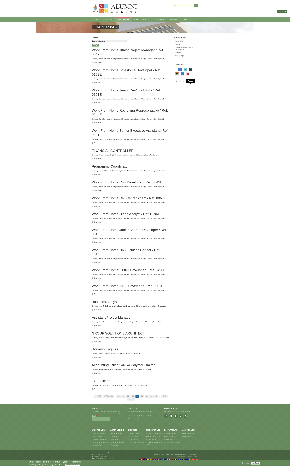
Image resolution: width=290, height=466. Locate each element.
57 (128, 396)
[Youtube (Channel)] (188, 75)
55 (118, 396)
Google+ (176, 416)
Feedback (189, 456)
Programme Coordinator (110, 166)
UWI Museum (187, 436)
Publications (179, 59)
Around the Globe (116, 433)
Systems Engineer (106, 349)
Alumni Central (139, 20)
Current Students (157, 20)
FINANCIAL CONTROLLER (113, 151)
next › (164, 396)
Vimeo (181, 416)
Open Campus (133, 439)
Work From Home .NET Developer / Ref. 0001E (127, 286)
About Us (172, 20)
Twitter (171, 416)
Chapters (180, 81)
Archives (178, 53)
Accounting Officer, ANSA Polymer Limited (123, 365)
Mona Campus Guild (153, 436)
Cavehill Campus (134, 433)
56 (123, 396)
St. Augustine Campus (136, 442)
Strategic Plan (97, 445)
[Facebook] (180, 71)
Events (177, 44)
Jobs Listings (179, 56)
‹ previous (108, 396)
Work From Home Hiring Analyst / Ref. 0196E (126, 214)
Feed (185, 416)
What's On (114, 445)
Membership (106, 20)
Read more (97, 62)
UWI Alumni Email (189, 433)
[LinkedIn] (182, 75)
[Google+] (190, 71)
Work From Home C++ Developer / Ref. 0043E (127, 182)
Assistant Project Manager (112, 317)
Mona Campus (133, 436)
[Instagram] (177, 75)
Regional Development (100, 439)
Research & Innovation (100, 442)
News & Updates (122, 20)
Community (114, 436)
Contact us (185, 20)
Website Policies (181, 456)
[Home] (115, 8)
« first (98, 396)
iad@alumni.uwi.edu (142, 419)
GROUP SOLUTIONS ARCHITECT (118, 333)
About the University (99, 433)
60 (142, 396)
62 (151, 396)
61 (146, 396)
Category (95, 37)
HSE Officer (101, 381)
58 (133, 396)
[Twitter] (185, 71)
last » (131, 399)
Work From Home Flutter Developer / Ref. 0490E (129, 270)
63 (156, 396)
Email (94, 416)
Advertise (195, 456)
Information (114, 439)
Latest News (179, 41)
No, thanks (255, 463)
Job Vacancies (97, 436)
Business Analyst (105, 302)
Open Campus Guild (153, 439)
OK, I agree (246, 463)
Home (96, 19)
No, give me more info (72, 465)
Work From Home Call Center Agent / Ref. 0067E (129, 198)
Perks (190, 81)
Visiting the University (118, 442)
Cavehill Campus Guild (154, 433)
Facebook (166, 416)
